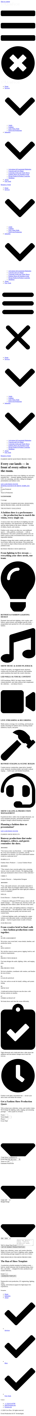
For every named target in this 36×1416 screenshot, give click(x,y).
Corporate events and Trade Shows (19, 274)
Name (3, 1115)
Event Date (4, 1159)
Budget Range (5, 1202)
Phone (3, 1119)
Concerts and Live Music (16, 272)
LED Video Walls (13, 230)
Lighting (11, 228)
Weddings (11, 279)
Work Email (4, 1117)
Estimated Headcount (7, 1163)
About (6, 281)
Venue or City (5, 1161)
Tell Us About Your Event (9, 1245)
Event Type (4, 1121)
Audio (10, 227)
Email (3, 1274)
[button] (18, 320)
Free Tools (8, 283)
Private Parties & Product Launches (19, 278)
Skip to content (5, 1)
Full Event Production (15, 232)
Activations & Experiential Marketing (19, 271)
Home (6, 188)
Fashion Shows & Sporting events (18, 276)
